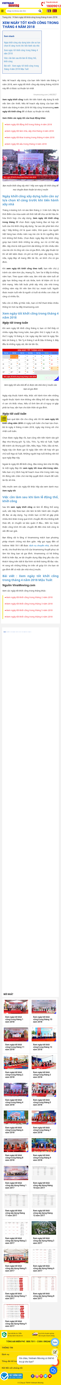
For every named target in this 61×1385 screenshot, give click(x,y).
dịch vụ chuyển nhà (39, 545)
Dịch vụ (5, 1354)
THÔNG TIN (7, 1348)
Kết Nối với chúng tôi (12, 1368)
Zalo (55, 1342)
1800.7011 (30, 1341)
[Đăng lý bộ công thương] (15, 1376)
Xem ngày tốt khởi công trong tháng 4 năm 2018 (35, 17)
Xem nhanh (9, 36)
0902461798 (49, 1341)
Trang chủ (6, 17)
